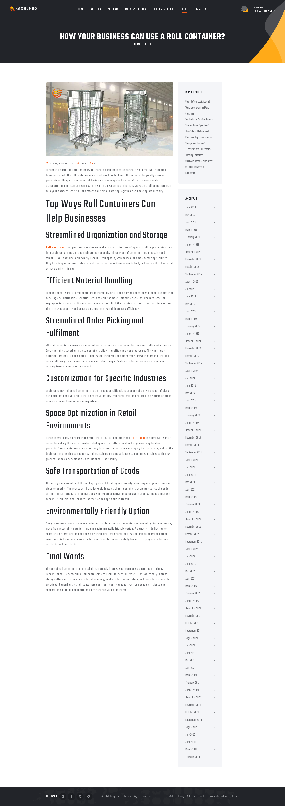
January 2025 (192, 333)
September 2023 (193, 452)
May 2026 (190, 215)
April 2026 (190, 222)
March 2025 (191, 319)
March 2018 (191, 749)
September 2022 (193, 541)
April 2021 (190, 668)
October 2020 (192, 712)
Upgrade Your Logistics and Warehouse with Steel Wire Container (197, 107)
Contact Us (200, 9)
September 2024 (193, 363)
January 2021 (192, 690)
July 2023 (190, 467)
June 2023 (190, 475)
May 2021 (190, 660)
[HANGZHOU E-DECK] (23, 8)
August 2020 (191, 727)
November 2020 (193, 705)
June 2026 (190, 207)
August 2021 (191, 638)
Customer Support (164, 9)
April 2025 (190, 311)
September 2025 (193, 274)
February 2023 (192, 504)
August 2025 (191, 282)
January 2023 (192, 512)
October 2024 (192, 356)
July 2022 (190, 556)
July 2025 (190, 289)
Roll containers (56, 247)
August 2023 (191, 460)
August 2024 (191, 371)
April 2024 (190, 400)
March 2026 (191, 230)
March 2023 (191, 497)
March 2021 (191, 675)
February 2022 (192, 593)
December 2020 (193, 697)
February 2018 (192, 757)
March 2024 (191, 408)
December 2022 (193, 519)
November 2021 (193, 616)
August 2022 (191, 549)
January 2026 (192, 244)
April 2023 (190, 489)
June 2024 (190, 385)
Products (113, 9)
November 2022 (193, 527)
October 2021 (192, 623)
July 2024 (190, 378)
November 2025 (193, 259)
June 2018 (190, 742)
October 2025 (192, 267)
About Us (96, 9)
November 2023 (193, 437)
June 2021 (190, 653)
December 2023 (193, 430)
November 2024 (193, 348)
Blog (184, 9)
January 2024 (192, 423)
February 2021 (192, 682)
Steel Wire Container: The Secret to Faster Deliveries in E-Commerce (199, 167)
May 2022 (190, 571)
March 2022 (191, 586)
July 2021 (190, 645)
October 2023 (192, 445)
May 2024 (190, 393)
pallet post (138, 438)
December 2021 (193, 608)
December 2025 (193, 252)
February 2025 (192, 326)
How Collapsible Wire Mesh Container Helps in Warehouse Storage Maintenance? (198, 137)
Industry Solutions (136, 9)
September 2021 (193, 630)
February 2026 (192, 237)
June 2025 (190, 296)
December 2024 (193, 341)
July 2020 (190, 734)
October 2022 (192, 534)
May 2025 (190, 304)
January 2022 (192, 601)
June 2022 (190, 564)
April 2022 (190, 578)
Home (81, 9)
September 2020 (193, 720)
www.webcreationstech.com (223, 796)
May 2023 (190, 482)
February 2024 (192, 415)
